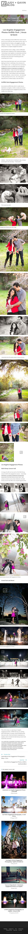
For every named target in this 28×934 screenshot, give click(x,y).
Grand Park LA (21, 742)
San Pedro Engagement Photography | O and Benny (14, 815)
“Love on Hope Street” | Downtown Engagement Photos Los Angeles (14, 885)
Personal (20, 930)
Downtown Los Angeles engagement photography (12, 475)
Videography (20, 928)
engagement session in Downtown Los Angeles (12, 68)
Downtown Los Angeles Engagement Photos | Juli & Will (14, 790)
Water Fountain (10, 749)
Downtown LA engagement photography (12, 741)
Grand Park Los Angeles (6, 744)
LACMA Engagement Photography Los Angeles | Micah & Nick (14, 910)
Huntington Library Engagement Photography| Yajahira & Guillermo (14, 861)
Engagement (11, 928)
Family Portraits (9, 930)
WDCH (15, 749)
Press (16, 928)
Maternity (15, 930)
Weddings (5, 928)
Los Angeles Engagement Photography (15, 745)
